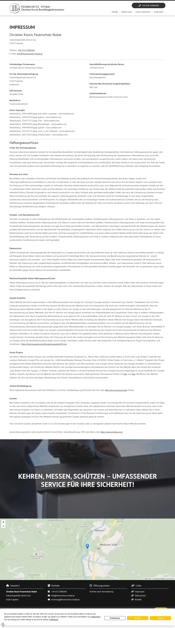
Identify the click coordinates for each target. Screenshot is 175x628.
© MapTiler (147, 578)
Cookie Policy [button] (95, 617)
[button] (148, 5)
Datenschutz (140, 595)
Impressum (139, 591)
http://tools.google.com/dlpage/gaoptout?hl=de (44, 344)
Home (115, 12)
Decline (138, 618)
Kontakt (159, 12)
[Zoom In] (3, 522)
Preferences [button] (53, 620)
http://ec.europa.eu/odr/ (116, 390)
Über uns (126, 12)
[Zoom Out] (3, 526)
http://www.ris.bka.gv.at (111, 432)
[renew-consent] (3, 625)
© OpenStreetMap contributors (163, 578)
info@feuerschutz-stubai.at (29, 53)
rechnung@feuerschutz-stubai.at (65, 599)
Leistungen (142, 12)
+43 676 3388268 (26, 50)
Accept (160, 618)
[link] (143, 12)
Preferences (115, 618)
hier (125, 374)
